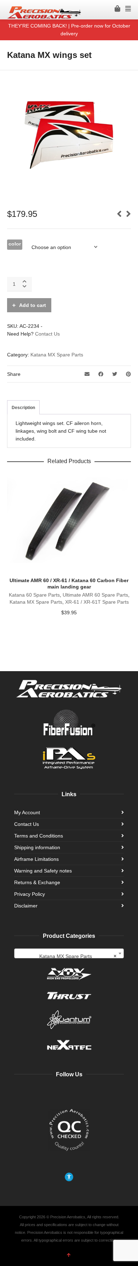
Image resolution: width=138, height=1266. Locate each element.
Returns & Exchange (37, 882)
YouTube (61, 1092)
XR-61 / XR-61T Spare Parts (97, 602)
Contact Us (47, 334)
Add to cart (32, 305)
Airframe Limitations (36, 859)
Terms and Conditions (38, 836)
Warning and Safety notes (43, 871)
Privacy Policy (29, 894)
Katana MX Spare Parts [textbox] (78, 956)
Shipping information (37, 847)
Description (23, 407)
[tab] (23, 407)
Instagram (77, 1092)
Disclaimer (26, 906)
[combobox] (69, 953)
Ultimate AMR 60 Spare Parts (95, 595)
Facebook (46, 1092)
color (14, 244)
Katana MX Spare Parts (56, 354)
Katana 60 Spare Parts (34, 595)
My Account (27, 812)
